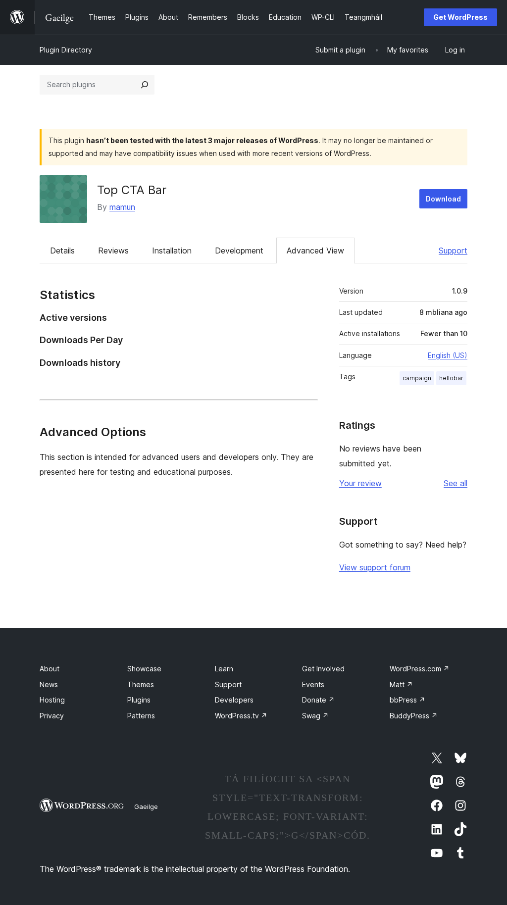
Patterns (141, 715)
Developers (234, 700)
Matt (401, 684)
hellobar (451, 378)
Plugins (139, 700)
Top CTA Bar (131, 190)
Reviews (113, 250)
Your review (360, 483)
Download (443, 199)
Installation (172, 250)
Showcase (144, 668)
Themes (140, 684)
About (49, 668)
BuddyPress (414, 715)
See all (455, 483)
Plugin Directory (66, 50)
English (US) (447, 355)
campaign (417, 378)
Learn (224, 668)
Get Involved (323, 668)
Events (313, 684)
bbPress (407, 700)
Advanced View (315, 250)
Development (239, 250)
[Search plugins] (144, 85)
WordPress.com (420, 668)
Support (453, 250)
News (49, 684)
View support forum (374, 567)
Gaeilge (146, 806)
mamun (122, 207)
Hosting (52, 700)
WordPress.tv (241, 715)
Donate (318, 700)
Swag (315, 715)
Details (62, 250)
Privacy (52, 715)
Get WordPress (460, 17)
